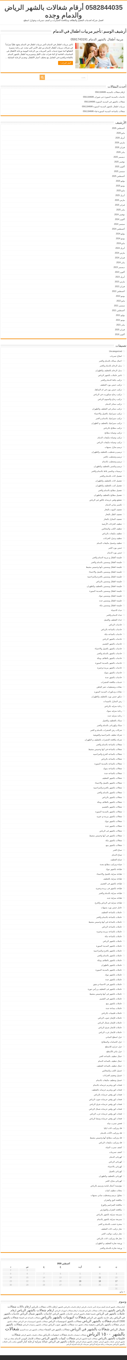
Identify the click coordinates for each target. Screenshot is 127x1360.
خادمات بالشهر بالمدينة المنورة (108, 663)
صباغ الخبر (117, 850)
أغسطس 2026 (118, 128)
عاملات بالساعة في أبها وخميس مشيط (105, 922)
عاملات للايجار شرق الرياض (110, 1027)
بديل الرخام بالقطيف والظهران (108, 370)
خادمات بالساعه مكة (113, 634)
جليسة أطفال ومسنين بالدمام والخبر (106, 562)
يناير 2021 (120, 325)
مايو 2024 (120, 243)
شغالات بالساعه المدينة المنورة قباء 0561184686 (104, 111)
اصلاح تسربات (116, 356)
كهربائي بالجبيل (115, 1171)
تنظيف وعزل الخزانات (112, 538)
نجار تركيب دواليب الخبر (111, 1234)
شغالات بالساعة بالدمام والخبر (109, 744)
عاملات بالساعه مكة (113, 936)
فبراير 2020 (120, 329)
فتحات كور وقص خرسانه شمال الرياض (105, 1109)
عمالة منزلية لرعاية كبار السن (32, 1341)
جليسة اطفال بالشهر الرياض (84, 1314)
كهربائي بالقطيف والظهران (110, 1176)
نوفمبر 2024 (119, 214)
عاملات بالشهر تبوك (113, 975)
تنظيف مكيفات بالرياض (112, 533)
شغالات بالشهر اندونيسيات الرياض (65, 1321)
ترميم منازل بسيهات (113, 447)
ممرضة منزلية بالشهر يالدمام (109, 1219)
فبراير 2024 (120, 257)
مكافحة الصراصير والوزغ (111, 1205)
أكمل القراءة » (65, 63)
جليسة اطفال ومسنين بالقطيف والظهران (104, 586)
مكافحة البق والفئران (113, 1200)
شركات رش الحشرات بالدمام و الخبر (106, 730)
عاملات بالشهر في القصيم (111, 999)
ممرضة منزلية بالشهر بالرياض (109, 1214)
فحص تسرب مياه (114, 1123)
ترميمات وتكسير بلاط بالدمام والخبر (106, 471)
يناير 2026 (120, 152)
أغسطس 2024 (118, 229)
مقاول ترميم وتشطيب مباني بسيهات (106, 1195)
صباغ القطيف (116, 859)
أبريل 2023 (120, 277)
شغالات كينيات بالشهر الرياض (58, 1338)
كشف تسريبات (115, 1152)
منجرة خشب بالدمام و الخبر (110, 1224)
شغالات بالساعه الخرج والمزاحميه (107, 754)
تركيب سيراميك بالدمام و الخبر (109, 418)
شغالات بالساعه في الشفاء (29, 1318)
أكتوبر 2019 (120, 334)
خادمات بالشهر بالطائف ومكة (109, 658)
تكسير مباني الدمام (113, 505)
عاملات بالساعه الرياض (112, 927)
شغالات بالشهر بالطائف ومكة (109, 802)
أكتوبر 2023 (120, 272)
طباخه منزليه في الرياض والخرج (108, 903)
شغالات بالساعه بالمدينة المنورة (108, 764)
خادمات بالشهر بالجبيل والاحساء (108, 648)
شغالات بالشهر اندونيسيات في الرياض (33, 1321)
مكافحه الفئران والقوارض (111, 1210)
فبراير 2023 (120, 286)
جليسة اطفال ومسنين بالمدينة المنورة (105, 591)
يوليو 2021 (120, 315)
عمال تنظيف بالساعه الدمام (110, 1061)
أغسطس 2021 (118, 310)
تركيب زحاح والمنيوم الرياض (110, 399)
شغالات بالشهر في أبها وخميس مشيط (105, 835)
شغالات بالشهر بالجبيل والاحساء (108, 783)
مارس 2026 (120, 142)
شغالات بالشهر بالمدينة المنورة (108, 811)
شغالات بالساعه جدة (113, 773)
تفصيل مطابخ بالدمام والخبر (110, 490)
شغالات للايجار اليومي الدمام (28, 1338)
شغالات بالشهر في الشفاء (57, 1329)
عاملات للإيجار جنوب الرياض (110, 1018)
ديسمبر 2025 (119, 157)
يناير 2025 (120, 210)
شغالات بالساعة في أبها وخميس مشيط (105, 749)
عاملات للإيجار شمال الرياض (110, 1023)
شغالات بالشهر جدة (113, 826)
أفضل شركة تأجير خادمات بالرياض (93, 1307)
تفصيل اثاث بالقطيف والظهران (108, 481)
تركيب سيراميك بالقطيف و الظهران (106, 423)
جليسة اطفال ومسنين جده (110, 600)
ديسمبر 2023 (119, 267)
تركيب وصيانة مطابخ (113, 433)
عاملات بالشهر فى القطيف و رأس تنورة (105, 989)
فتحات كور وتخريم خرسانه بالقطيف (107, 1090)
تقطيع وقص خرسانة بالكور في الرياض (105, 500)
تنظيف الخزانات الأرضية (112, 524)
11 (100, 1277)
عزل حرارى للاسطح (113, 1046)
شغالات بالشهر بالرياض (112, 797)
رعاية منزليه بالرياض (113, 706)
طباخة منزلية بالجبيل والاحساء (109, 874)
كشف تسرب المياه (114, 1147)
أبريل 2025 (120, 195)
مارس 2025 (120, 200)
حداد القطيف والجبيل (113, 620)
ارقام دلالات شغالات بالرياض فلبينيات (92, 1311)
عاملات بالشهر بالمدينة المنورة (109, 970)
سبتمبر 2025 (119, 171)
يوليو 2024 (120, 234)
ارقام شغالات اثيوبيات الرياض (66, 1311)
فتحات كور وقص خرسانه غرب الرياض (106, 1114)
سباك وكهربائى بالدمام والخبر (109, 725)
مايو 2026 (120, 133)
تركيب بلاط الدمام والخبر (111, 380)
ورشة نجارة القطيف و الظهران (109, 1243)
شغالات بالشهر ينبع (114, 845)
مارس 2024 (120, 253)
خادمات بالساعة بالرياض (111, 629)
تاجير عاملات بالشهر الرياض (110, 375)
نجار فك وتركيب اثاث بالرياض (109, 1238)
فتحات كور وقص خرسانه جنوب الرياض (105, 1099)
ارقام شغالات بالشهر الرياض (35, 1310)
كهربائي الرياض (115, 1162)
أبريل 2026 (120, 138)
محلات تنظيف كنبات (113, 1190)
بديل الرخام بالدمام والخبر (111, 365)
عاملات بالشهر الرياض (112, 941)
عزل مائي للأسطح (114, 1051)
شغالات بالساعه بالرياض (111, 759)
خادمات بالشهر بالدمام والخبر (109, 653)
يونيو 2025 (120, 186)
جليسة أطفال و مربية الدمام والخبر (107, 557)
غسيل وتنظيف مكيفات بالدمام (109, 1080)
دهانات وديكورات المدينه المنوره (108, 692)
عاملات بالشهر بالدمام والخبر (109, 955)
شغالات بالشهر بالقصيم (112, 807)
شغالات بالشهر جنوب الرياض (61, 1324)
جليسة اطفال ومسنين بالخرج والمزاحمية (104, 576)
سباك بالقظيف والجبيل (112, 720)
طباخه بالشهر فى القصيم (111, 883)
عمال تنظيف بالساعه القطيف (109, 1066)
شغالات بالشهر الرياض (97, 1321)
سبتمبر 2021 (119, 305)
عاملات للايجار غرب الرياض (110, 1032)
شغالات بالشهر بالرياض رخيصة (104, 1324)
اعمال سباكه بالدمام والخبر (110, 361)
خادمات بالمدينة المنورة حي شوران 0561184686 (104, 97)
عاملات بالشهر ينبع (114, 1003)
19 (80, 1281)
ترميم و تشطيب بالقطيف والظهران (107, 452)
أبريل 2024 (120, 248)
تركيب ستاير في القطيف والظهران (107, 409)
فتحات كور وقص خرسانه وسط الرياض (105, 1118)
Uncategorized (115, 351)
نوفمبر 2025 (119, 162)
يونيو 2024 (120, 238)
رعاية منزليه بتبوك (114, 711)
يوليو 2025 (120, 181)
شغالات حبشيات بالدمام (77, 1335)
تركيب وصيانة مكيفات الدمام (110, 437)
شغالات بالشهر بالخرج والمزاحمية (107, 788)
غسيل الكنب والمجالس (112, 1070)
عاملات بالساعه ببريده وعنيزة (109, 931)
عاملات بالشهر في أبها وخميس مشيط (106, 994)
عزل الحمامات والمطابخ (111, 1042)
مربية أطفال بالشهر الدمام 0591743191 (97, 39)
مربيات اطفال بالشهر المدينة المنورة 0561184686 (103, 106)
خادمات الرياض (115, 624)
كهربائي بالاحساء (115, 1166)
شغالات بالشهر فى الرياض (110, 831)
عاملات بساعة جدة (114, 1008)
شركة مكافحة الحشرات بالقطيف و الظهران (103, 740)
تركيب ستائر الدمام (113, 404)
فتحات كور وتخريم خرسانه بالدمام (107, 1085)
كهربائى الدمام (115, 1157)
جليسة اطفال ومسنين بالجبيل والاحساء (105, 572)
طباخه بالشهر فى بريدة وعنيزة (109, 888)
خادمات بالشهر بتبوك (113, 672)
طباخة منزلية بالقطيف (112, 879)
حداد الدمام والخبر (114, 615)
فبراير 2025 (120, 205)
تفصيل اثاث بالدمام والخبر (111, 476)
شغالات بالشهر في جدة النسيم (32, 1330)
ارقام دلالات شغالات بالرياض (44, 1307)
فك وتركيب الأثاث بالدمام (111, 1133)
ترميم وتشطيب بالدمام (112, 461)
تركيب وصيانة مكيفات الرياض (109, 442)
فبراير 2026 (120, 147)
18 (100, 1281)
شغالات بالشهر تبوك (113, 821)
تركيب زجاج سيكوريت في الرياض (107, 394)
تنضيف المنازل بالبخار (113, 519)
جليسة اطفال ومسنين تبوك (110, 596)
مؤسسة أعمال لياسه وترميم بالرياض (106, 1186)
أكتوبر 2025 (120, 166)
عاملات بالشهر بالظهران (111, 965)
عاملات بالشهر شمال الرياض (87, 1342)
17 (116, 1281)
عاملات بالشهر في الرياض (61, 1341)
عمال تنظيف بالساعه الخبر (110, 1056)
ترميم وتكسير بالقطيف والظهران (108, 466)
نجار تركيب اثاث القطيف (111, 1229)
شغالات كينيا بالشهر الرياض (86, 1339)
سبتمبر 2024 (119, 224)
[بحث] (42, 77)
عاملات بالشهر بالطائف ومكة (109, 960)
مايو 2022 (120, 301)
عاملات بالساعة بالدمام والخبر (109, 917)
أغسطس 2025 (118, 176)
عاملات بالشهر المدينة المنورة (109, 946)
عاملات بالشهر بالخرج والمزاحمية (108, 951)
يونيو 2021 (120, 320)
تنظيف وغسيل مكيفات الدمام (109, 543)
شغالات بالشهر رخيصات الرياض (35, 1325)
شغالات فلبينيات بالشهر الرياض (31, 1335)
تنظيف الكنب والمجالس (112, 529)
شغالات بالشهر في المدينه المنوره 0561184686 (104, 102)
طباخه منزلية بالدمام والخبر (110, 893)
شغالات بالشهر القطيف (112, 778)
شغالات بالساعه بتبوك (112, 768)
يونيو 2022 (120, 296)
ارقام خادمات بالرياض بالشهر (69, 1307)
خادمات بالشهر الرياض (112, 639)
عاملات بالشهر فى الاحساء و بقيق (107, 984)
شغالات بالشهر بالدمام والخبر (109, 792)
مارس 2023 (120, 281)
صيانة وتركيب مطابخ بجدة (111, 864)
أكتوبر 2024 (120, 219)
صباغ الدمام (117, 855)
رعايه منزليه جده (115, 716)
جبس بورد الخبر (115, 548)
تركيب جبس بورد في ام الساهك (108, 389)
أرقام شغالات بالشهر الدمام (115, 1307)
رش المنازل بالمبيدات (112, 701)
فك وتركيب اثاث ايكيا (113, 1128)
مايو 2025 (120, 190)
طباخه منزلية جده (114, 898)
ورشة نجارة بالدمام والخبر (111, 1248)
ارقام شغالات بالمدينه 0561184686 (110, 92)
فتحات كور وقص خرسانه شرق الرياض (106, 1104)
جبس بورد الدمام (114, 553)
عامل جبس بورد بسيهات (111, 907)
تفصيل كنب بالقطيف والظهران (109, 485)
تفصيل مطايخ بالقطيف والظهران (108, 495)
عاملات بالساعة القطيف (111, 912)
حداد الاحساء (116, 610)
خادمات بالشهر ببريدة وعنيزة (109, 668)
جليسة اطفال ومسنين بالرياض (109, 581)
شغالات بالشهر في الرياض (89, 1329)
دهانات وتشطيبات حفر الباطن (109, 687)
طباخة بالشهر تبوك (114, 869)
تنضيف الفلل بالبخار (113, 514)
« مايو (122, 1292)
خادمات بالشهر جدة (113, 677)
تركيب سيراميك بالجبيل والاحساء (108, 413)
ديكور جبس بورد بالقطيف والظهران (106, 696)
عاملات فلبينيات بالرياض (111, 1013)
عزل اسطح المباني (114, 1037)
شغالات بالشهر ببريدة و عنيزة (109, 816)
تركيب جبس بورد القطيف (111, 385)
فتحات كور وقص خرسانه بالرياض (108, 1094)
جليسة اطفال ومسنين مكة (110, 605)
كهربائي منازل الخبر (113, 1181)
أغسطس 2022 (118, 291)
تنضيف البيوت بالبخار (113, 509)
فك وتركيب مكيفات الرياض (110, 1142)
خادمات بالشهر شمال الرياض (36, 1313)
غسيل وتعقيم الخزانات (112, 1075)
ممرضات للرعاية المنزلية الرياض (77, 1344)
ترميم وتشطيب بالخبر (112, 457)
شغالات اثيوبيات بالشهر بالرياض (63, 1317)
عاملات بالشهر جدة (113, 979)
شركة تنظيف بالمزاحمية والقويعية (107, 735)
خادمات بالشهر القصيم (112, 644)
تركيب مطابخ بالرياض (112, 428)
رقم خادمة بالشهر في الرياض (100, 1318)
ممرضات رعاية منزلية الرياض (100, 1344)
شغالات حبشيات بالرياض (55, 1334)
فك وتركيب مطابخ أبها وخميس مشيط (106, 1138)
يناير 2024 (120, 262)
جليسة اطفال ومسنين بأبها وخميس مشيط (104, 567)
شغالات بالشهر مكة (113, 840)
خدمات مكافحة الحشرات (111, 682)
